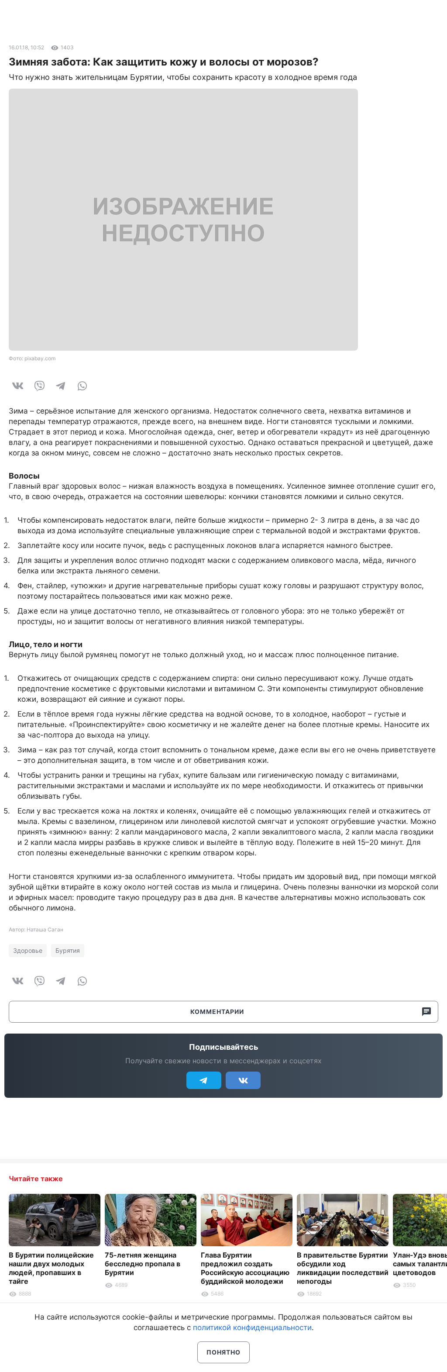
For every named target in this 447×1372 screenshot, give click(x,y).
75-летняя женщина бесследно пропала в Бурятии (142, 1264)
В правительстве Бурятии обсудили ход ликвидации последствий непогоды (343, 1268)
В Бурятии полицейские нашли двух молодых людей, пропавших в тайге (51, 1268)
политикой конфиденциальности (252, 1327)
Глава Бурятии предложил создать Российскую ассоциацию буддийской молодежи (245, 1268)
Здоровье (27, 950)
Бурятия (67, 950)
